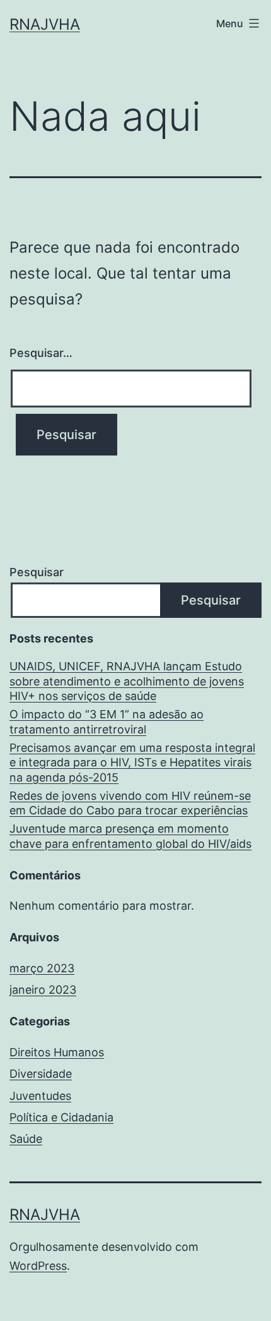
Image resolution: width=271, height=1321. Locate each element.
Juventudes (40, 1095)
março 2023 (41, 968)
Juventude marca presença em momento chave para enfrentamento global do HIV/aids (130, 836)
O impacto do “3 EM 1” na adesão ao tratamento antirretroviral (106, 721)
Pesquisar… (40, 352)
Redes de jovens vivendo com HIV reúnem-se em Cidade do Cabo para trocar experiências (130, 803)
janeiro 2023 (42, 989)
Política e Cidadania (61, 1117)
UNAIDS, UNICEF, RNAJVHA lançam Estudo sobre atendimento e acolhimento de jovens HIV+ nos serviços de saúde (126, 681)
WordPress (38, 1265)
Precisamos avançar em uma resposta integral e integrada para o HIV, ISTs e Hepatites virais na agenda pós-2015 (132, 762)
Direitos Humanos (56, 1052)
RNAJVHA (44, 24)
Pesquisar (36, 572)
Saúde (25, 1138)
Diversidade (40, 1073)
